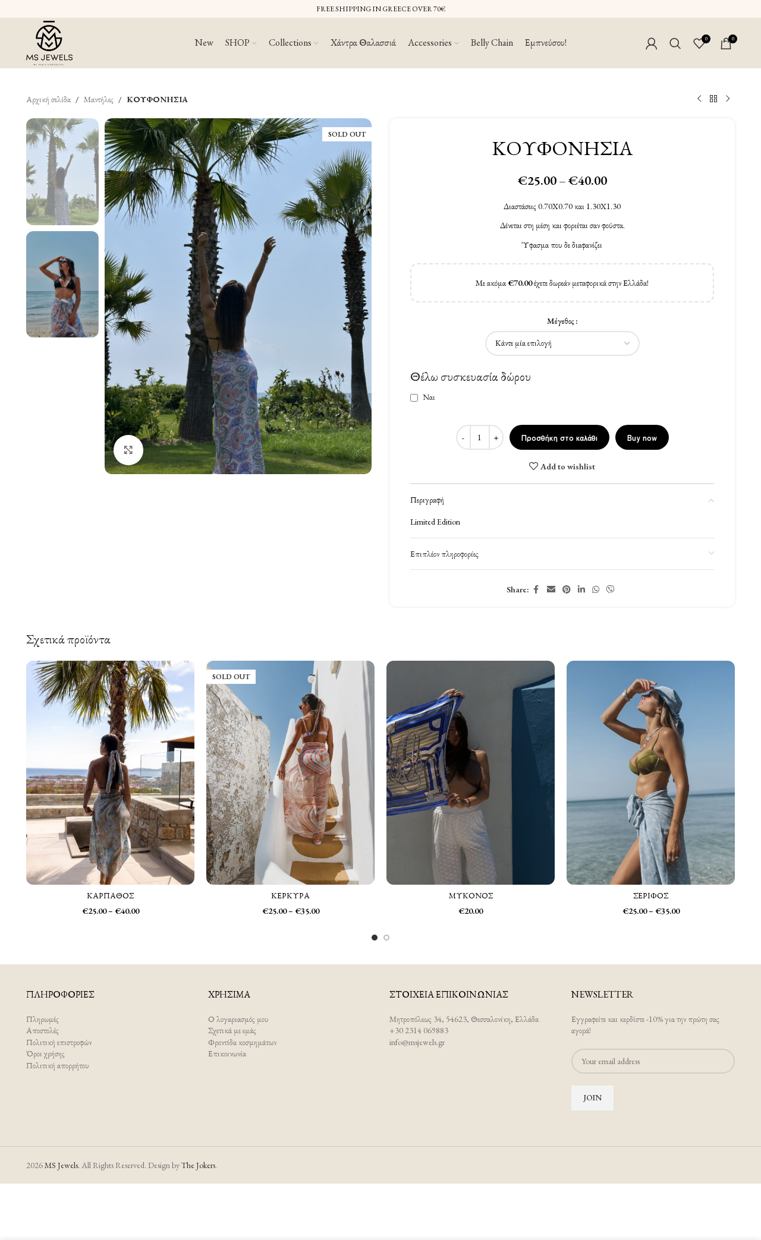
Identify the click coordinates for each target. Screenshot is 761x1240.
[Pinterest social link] (566, 590)
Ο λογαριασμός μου (238, 1019)
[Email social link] (551, 590)
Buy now (642, 437)
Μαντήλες (99, 99)
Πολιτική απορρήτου (57, 1065)
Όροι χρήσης (45, 1053)
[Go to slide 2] (386, 938)
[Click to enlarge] (128, 450)
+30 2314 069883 (418, 1030)
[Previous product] (699, 99)
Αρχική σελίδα (48, 99)
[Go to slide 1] (375, 938)
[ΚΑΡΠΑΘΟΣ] (110, 773)
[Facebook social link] (536, 590)
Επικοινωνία (227, 1053)
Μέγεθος (560, 320)
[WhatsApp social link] (596, 590)
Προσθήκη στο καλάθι (559, 437)
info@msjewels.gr (417, 1042)
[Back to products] (713, 99)
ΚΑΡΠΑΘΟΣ (110, 895)
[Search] (675, 43)
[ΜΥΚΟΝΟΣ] (470, 773)
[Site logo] (49, 41)
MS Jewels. (62, 1165)
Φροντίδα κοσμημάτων (242, 1042)
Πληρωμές (42, 1019)
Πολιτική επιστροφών (59, 1042)
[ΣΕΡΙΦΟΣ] (651, 773)
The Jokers (198, 1165)
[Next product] (728, 99)
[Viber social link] (610, 590)
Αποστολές (42, 1030)
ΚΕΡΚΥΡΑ (290, 895)
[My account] (651, 43)
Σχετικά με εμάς (232, 1030)
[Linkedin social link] (581, 590)
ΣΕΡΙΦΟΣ (650, 895)
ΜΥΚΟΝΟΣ (471, 895)
